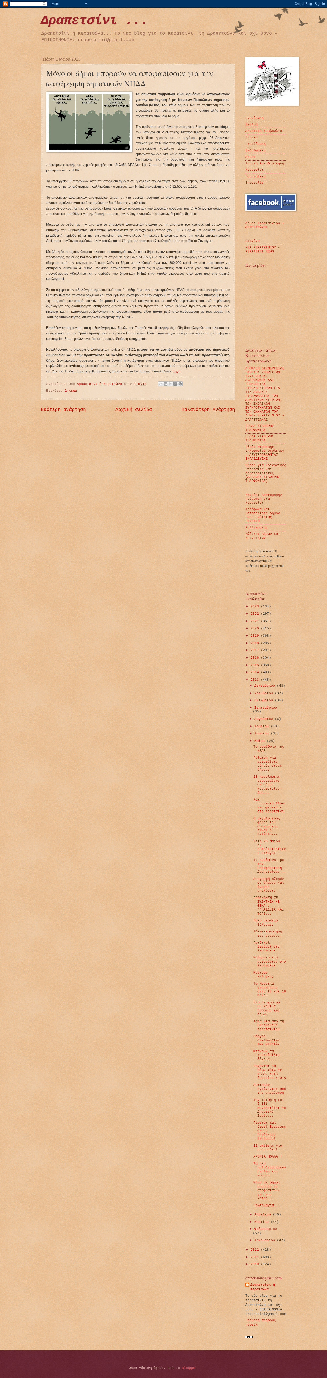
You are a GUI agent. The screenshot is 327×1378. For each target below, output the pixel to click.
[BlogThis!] (165, 383)
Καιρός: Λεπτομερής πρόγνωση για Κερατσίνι (263, 499)
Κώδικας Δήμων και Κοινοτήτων (262, 536)
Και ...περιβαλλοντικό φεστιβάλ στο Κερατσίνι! (269, 805)
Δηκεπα (71, 391)
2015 (256, 665)
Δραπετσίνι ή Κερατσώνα (262, 1287)
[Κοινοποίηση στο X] (170, 383)
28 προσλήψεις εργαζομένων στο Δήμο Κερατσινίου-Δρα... (267, 784)
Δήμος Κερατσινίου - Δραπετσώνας (264, 225)
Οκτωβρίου (264, 700)
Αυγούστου (264, 719)
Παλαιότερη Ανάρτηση (208, 409)
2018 (256, 643)
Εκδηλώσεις (255, 150)
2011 (256, 1257)
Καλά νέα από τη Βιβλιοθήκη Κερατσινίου (268, 1025)
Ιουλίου (262, 726)
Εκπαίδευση (255, 144)
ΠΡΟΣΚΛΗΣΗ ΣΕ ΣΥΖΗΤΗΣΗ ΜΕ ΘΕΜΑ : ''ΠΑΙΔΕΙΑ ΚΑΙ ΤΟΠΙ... (268, 906)
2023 (256, 606)
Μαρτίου (262, 1222)
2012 (256, 1250)
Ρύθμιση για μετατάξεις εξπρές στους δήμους (267, 763)
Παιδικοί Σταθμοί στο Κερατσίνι (266, 947)
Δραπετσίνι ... (94, 20)
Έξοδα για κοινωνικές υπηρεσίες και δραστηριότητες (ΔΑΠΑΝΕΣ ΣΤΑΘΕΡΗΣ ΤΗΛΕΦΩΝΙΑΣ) (265, 473)
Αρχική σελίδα (133, 409)
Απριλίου (263, 1214)
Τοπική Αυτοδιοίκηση (264, 163)
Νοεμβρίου (264, 693)
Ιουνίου (262, 733)
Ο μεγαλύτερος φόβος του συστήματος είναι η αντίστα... (266, 826)
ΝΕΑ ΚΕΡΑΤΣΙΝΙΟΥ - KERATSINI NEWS (262, 249)
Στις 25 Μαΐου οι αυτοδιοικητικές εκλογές (269, 847)
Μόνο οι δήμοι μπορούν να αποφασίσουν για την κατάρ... (266, 1190)
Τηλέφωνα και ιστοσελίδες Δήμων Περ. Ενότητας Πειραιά (262, 515)
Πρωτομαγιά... (266, 1205)
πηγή (176, 371)
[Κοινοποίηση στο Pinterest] (180, 383)
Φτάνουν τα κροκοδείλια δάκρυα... (266, 1055)
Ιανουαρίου (265, 1240)
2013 (256, 680)
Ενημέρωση (254, 118)
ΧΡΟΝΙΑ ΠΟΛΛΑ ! (267, 1157)
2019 (256, 636)
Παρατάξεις (255, 176)
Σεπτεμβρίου (265, 708)
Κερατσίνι (254, 170)
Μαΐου (260, 741)
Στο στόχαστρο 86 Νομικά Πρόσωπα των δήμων (266, 1008)
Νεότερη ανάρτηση (63, 409)
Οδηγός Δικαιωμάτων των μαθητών (266, 1040)
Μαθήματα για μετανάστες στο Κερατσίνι (269, 961)
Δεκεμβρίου (265, 686)
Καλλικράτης (256, 528)
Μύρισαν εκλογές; (263, 974)
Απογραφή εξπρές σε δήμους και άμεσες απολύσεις (268, 885)
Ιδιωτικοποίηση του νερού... (267, 933)
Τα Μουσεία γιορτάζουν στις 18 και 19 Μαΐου (269, 989)
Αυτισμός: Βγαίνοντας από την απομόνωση (269, 1089)
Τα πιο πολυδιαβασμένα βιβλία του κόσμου (269, 1169)
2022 (256, 614)
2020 (256, 628)
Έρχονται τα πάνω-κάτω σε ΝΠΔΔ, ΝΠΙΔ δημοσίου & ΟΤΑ (269, 1072)
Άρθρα (250, 157)
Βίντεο (251, 137)
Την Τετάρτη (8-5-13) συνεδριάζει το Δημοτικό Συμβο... (269, 1108)
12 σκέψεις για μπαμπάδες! (267, 1147)
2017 (256, 650)
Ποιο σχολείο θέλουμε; (265, 922)
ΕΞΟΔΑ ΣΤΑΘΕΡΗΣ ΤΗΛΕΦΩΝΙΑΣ (259, 428)
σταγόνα (252, 241)
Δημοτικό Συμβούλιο (263, 131)
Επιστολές (254, 183)
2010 (256, 1264)
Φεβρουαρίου (265, 1229)
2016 (256, 658)
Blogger (189, 1368)
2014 (256, 672)
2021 (256, 621)
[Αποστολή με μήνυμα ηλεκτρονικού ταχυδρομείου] (160, 383)
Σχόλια (251, 124)
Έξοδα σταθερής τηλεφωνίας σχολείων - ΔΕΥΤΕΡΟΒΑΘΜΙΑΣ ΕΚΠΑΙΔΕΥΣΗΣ (264, 453)
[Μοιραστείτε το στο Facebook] (175, 383)
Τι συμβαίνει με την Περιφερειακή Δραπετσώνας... (269, 866)
